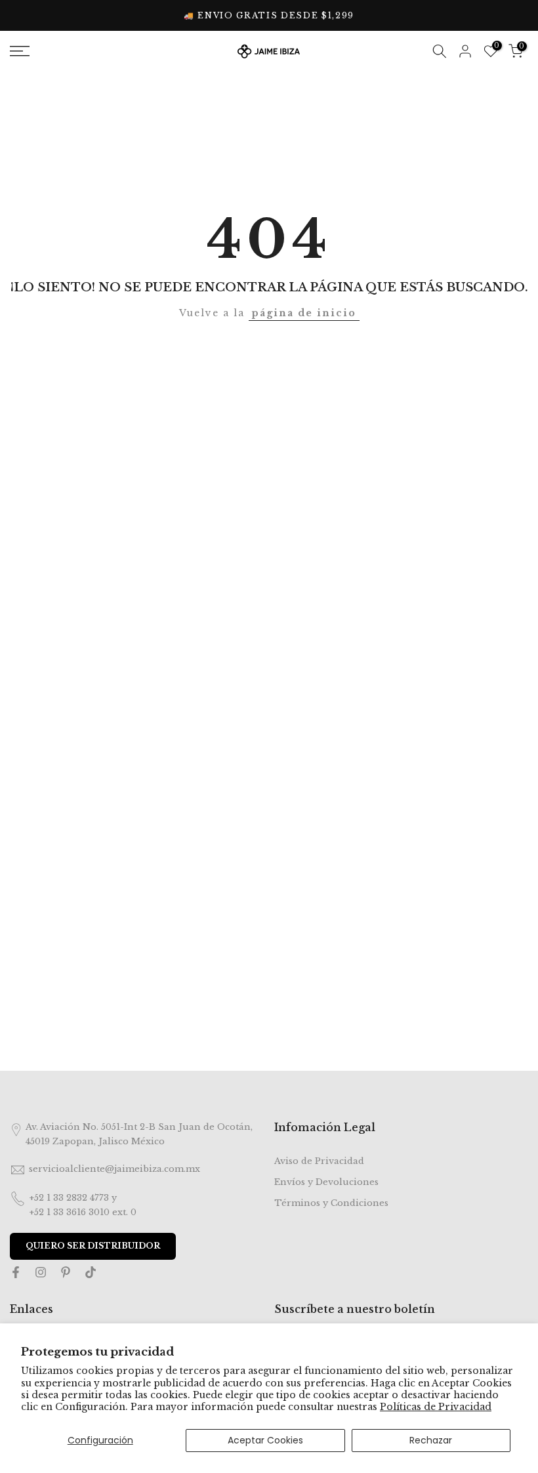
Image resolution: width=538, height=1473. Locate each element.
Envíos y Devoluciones (326, 1182)
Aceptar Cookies (265, 1440)
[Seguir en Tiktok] (90, 1274)
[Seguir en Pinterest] (66, 1274)
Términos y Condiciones (331, 1203)
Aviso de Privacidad (319, 1161)
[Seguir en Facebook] (16, 1274)
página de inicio (304, 313)
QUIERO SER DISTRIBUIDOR (93, 1246)
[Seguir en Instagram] (41, 1274)
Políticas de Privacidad (435, 1407)
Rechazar (430, 1440)
